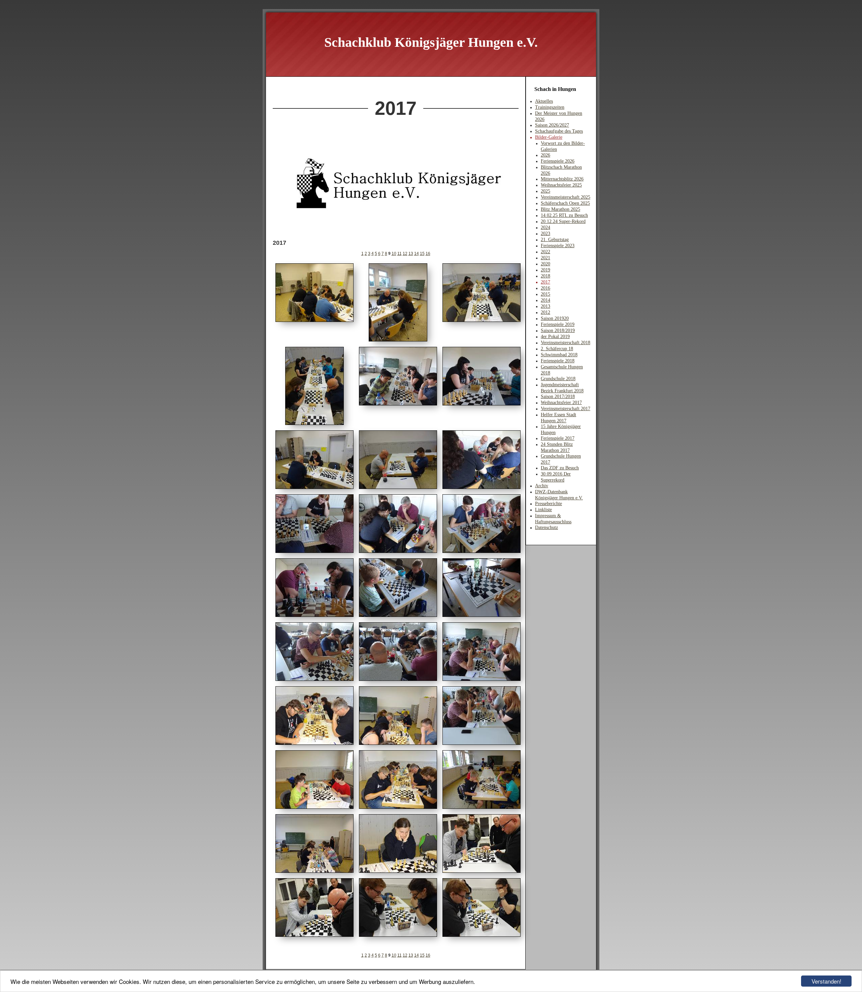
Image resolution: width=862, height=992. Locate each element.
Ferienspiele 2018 (557, 360)
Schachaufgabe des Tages (559, 131)
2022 (545, 251)
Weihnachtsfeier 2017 (561, 402)
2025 (545, 191)
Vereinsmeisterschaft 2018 (565, 342)
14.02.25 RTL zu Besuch (564, 215)
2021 (545, 257)
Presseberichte (548, 503)
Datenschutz (546, 527)
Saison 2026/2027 (552, 125)
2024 (545, 227)
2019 (545, 269)
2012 (545, 312)
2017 (545, 282)
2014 (545, 300)
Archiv (541, 485)
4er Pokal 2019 (555, 336)
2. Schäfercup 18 (557, 348)
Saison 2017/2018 (558, 396)
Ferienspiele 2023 (557, 245)
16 (428, 253)
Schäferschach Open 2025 (565, 203)
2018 (545, 275)
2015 (545, 294)
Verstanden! (826, 981)
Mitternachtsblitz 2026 (562, 178)
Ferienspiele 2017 (557, 438)
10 (394, 253)
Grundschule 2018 (558, 378)
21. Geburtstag (555, 239)
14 (416, 253)
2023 (545, 233)
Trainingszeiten (549, 107)
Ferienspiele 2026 (557, 161)
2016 (545, 288)
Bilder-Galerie (548, 137)
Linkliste (543, 509)
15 (422, 253)
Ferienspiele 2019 (557, 324)
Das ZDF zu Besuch (560, 467)
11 (399, 253)
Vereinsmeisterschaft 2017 (565, 408)
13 (410, 253)
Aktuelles (544, 101)
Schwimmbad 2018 (559, 354)
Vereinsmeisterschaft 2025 (565, 197)
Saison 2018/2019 (558, 330)
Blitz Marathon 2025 (560, 209)
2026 (545, 155)
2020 (545, 263)
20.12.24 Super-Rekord (563, 221)
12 (405, 253)
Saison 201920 (555, 318)
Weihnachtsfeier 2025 (561, 185)
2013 (545, 306)
